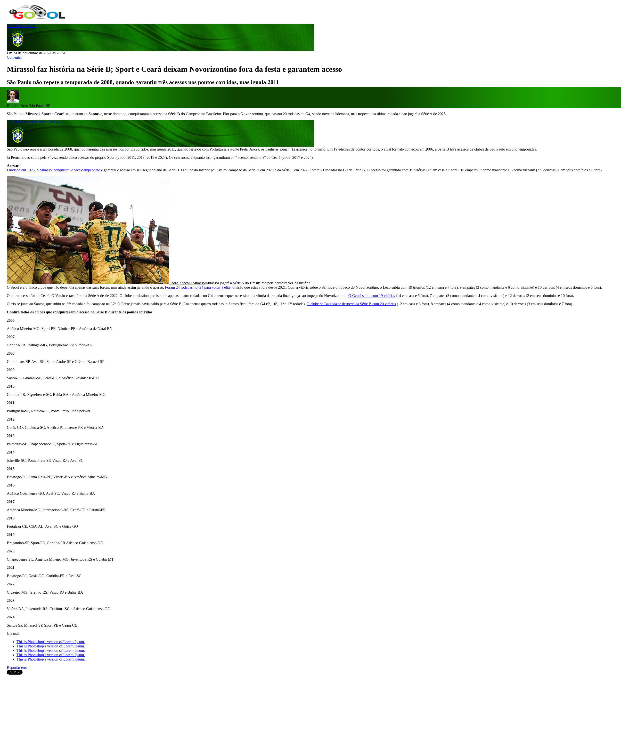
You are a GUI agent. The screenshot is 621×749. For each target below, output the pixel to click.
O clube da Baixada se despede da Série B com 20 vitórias (351, 304)
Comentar (14, 57)
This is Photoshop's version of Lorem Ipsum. (50, 642)
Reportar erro (17, 667)
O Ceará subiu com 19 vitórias (371, 296)
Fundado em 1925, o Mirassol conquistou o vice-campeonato (53, 170)
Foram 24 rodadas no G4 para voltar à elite (197, 287)
